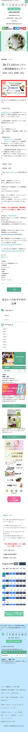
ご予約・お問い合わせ (14, 9)
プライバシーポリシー (6, 718)
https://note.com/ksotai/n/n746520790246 (11, 244)
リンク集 (20, 715)
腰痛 (7, 697)
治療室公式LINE (12, 215)
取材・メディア (5, 715)
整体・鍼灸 (16, 686)
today (16, 563)
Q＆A (2, 693)
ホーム (3, 686)
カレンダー (5, 380)
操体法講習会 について (20, 358)
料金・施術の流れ (21, 689)
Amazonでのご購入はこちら (14, 405)
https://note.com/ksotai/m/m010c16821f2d (11, 234)
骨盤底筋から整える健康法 (8, 689)
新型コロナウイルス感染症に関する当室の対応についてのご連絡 (14, 613)
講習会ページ (4, 257)
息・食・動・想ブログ (18, 704)
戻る (13, 289)
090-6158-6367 (14, 12)
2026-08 (4, 329)
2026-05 (4, 336)
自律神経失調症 (14, 697)
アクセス (7, 693)
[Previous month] (21, 563)
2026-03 (4, 341)
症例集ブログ (4, 700)
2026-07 (4, 331)
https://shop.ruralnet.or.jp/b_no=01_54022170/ (12, 250)
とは (11, 686)
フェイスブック (5, 707)
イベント (6, 319)
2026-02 (4, 344)
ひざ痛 (21, 697)
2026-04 (4, 339)
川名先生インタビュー (7, 712)
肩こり (3, 697)
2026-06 (4, 334)
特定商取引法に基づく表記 (8, 721)
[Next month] (24, 563)
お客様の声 (13, 715)
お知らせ (6, 315)
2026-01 (4, 347)
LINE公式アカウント (6, 112)
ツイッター (13, 707)
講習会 (3, 704)
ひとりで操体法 (18, 712)
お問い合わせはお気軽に (15, 641)
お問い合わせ (15, 693)
